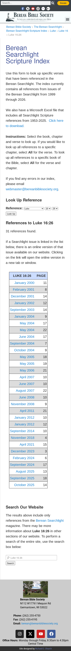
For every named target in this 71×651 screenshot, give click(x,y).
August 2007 (25, 390)
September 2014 (22, 431)
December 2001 (22, 296)
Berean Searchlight (50, 520)
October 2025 (24, 485)
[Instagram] (38, 8)
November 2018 (22, 438)
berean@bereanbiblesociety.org (39, 623)
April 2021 (27, 444)
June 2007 (26, 384)
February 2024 (23, 458)
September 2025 (22, 478)
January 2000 (24, 283)
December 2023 (22, 451)
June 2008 (26, 397)
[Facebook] (51, 634)
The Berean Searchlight (48, 27)
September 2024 (22, 464)
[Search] (53, 3)
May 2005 (27, 357)
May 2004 (27, 323)
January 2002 (24, 303)
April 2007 (27, 377)
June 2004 (26, 336)
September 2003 (22, 310)
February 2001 (23, 289)
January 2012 (24, 417)
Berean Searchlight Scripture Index (26, 31)
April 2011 (27, 411)
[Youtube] (33, 8)
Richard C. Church (43, 648)
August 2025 (25, 471)
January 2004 (24, 316)
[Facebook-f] (22, 8)
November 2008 (22, 404)
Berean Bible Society (18, 27)
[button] (67, 19)
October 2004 (24, 350)
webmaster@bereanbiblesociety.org (32, 189)
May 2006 (27, 370)
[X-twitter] (28, 8)
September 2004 (22, 343)
